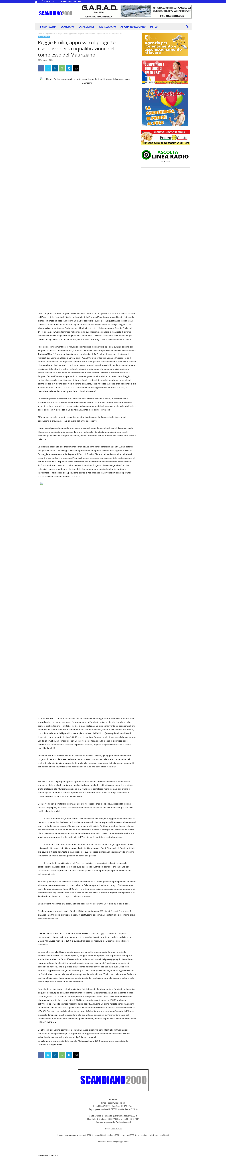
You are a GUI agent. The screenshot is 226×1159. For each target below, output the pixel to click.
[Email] (76, 68)
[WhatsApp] (62, 68)
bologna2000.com (116, 1135)
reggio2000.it (101, 1135)
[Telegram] (69, 68)
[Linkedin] (55, 68)
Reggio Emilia (50, 33)
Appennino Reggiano (133, 26)
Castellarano (107, 26)
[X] (48, 68)
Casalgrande (86, 26)
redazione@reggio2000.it (118, 1142)
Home (40, 33)
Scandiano (67, 26)
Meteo (154, 26)
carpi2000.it (131, 1135)
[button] (187, 26)
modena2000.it (162, 1135)
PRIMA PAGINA (48, 26)
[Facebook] (41, 68)
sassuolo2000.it (86, 1135)
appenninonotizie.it (146, 1135)
